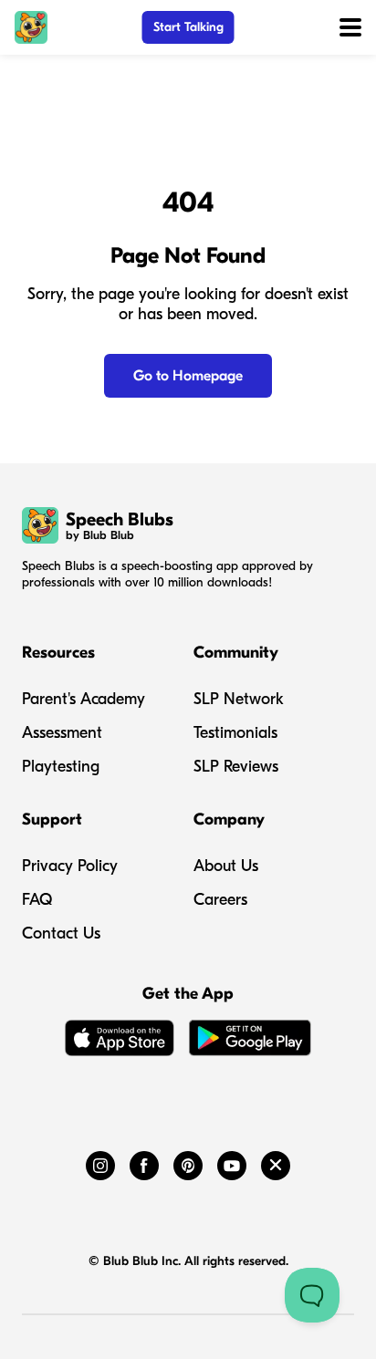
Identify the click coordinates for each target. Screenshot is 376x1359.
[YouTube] (231, 1162)
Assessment (62, 732)
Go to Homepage (188, 376)
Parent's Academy (83, 699)
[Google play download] (250, 1041)
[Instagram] (100, 1162)
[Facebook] (144, 1162)
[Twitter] (275, 1162)
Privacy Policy (70, 866)
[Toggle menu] (350, 27)
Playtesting (60, 766)
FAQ (37, 899)
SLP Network (238, 699)
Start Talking (188, 27)
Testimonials (235, 732)
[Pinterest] (188, 1162)
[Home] (31, 27)
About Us (225, 866)
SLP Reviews (235, 766)
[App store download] (119, 1041)
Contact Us (61, 933)
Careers (220, 899)
